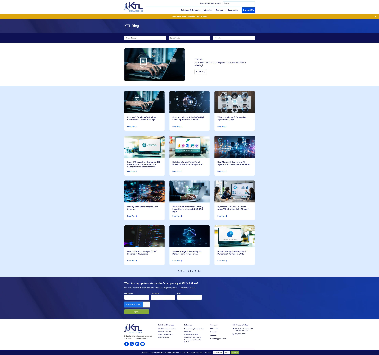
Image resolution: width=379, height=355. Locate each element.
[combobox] (239, 3)
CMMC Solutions (163, 337)
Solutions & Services (166, 325)
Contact (213, 332)
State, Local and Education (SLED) (193, 341)
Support (218, 3)
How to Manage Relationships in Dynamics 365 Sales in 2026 (232, 252)
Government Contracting (192, 337)
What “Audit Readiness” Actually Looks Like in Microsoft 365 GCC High (187, 209)
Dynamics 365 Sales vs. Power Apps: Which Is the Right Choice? (233, 207)
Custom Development (165, 334)
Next (199, 271)
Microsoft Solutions (164, 331)
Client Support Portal (207, 3)
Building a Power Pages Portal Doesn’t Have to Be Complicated (187, 163)
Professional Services (191, 334)
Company (214, 325)
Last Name (155, 293)
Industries (188, 325)
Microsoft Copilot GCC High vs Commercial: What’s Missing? (220, 64)
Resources (214, 328)
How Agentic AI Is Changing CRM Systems (142, 207)
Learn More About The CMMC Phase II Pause (189, 16)
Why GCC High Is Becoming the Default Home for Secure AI (187, 252)
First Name (128, 293)
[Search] (253, 38)
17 (195, 271)
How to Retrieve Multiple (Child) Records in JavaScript (142, 252)
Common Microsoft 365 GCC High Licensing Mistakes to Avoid (188, 118)
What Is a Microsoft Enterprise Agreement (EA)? (231, 118)
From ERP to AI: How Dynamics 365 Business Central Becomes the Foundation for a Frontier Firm (143, 164)
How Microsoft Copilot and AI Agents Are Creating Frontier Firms (233, 163)
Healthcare (187, 331)
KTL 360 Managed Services (167, 329)
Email (179, 293)
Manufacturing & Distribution (193, 329)
